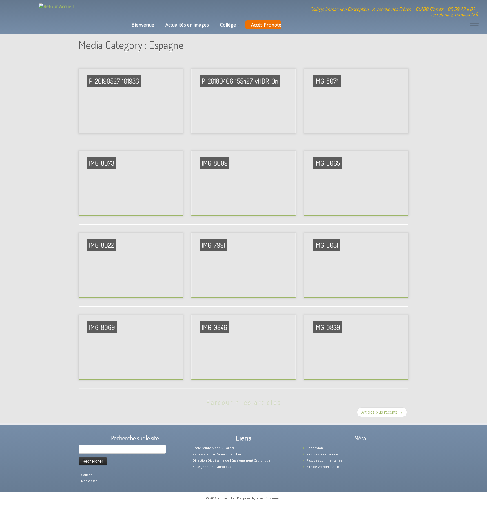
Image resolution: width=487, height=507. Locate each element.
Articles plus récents (382, 412)
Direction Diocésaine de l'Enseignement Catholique (231, 460)
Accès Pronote (266, 24)
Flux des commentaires (324, 460)
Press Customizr (268, 498)
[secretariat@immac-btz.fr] (142, 9)
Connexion (315, 448)
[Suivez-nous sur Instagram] (157, 9)
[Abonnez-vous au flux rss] (165, 9)
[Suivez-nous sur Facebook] (149, 9)
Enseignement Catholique (212, 466)
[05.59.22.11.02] (134, 9)
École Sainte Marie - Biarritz (213, 448)
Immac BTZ (225, 498)
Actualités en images (187, 24)
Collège (228, 24)
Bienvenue (142, 24)
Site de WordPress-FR (323, 466)
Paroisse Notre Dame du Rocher (217, 454)
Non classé (89, 481)
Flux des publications (322, 454)
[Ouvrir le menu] (474, 26)
